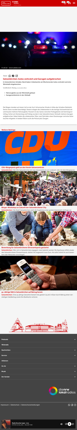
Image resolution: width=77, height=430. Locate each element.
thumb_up (73, 424)
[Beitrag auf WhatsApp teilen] (10, 76)
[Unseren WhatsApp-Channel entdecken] (69, 405)
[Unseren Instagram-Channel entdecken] (75, 405)
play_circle (69, 424)
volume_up (61, 424)
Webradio (5, 345)
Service (4, 355)
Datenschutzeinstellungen (30, 405)
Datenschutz (15, 405)
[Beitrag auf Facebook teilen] (13, 76)
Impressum (5, 405)
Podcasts (5, 339)
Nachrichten (6, 350)
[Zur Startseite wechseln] (6, 3)
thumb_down (66, 424)
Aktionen (5, 361)
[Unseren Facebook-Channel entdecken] (72, 405)
